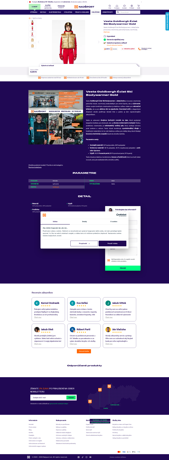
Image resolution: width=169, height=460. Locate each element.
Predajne (116, 8)
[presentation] (38, 42)
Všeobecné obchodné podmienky (66, 443)
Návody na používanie (62, 424)
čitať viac (107, 32)
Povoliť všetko (112, 243)
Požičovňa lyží (90, 427)
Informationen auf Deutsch (37, 443)
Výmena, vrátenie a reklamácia (65, 438)
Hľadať (118, 12)
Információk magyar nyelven (37, 446)
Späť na (37, 18)
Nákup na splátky (61, 427)
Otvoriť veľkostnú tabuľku (114, 45)
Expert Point (89, 424)
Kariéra (31, 432)
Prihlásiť (131, 8)
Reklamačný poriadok (62, 441)
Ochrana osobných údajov (64, 435)
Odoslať (71, 398)
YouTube (90, 457)
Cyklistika (68, 12)
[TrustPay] (138, 452)
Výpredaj (33, 12)
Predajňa (31, 435)
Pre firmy (115, 432)
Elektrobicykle (55, 12)
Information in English (35, 441)
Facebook (79, 457)
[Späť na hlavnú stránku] (84, 7)
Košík (138, 8)
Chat (109, 8)
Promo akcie (32, 427)
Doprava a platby (61, 430)
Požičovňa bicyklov (118, 430)
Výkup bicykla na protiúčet (120, 438)
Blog (30, 430)
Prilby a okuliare (82, 12)
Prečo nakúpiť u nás (35, 438)
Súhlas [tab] (55, 221)
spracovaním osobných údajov (59, 404)
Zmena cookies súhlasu (118, 457)
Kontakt (124, 8)
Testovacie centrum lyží (93, 432)
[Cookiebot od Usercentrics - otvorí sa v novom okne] (117, 215)
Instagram (86, 457)
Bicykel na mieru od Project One (121, 424)
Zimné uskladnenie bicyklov (94, 435)
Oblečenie (96, 12)
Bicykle (43, 12)
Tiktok (82, 457)
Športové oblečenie (34, 167)
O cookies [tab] (113, 221)
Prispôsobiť (83, 243)
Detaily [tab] (84, 221)
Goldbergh (56, 187)
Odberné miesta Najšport (63, 432)
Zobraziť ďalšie (84, 351)
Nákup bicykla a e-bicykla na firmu (122, 427)
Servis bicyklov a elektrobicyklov (122, 435)
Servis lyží (89, 430)
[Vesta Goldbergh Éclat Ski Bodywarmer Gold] (68, 42)
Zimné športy (107, 12)
